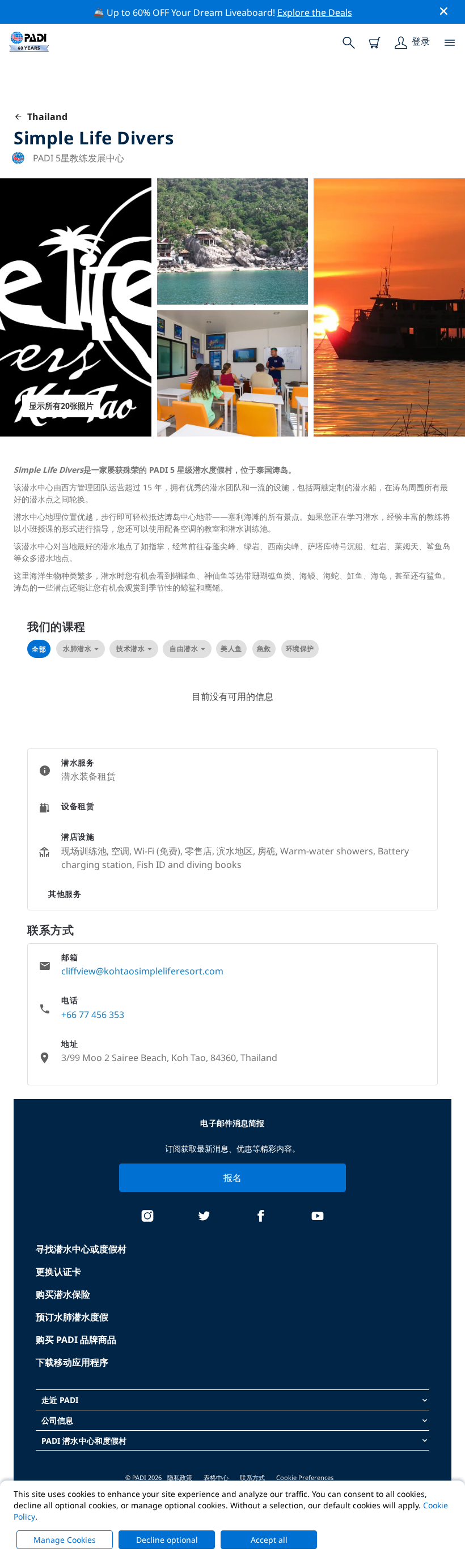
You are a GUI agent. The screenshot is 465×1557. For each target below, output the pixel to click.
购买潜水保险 (63, 1294)
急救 (264, 648)
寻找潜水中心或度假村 (81, 1249)
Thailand (45, 116)
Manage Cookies (64, 1539)
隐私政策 (179, 1477)
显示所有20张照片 (61, 405)
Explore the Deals (314, 12)
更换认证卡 (58, 1271)
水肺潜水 (77, 648)
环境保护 (300, 648)
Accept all (269, 1539)
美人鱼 (231, 648)
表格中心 (216, 1477)
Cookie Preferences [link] (304, 1477)
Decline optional (167, 1539)
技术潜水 (130, 648)
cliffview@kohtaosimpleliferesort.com (142, 971)
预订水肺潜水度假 (72, 1317)
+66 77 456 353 (92, 1014)
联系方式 (252, 1477)
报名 (232, 1177)
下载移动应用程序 (72, 1362)
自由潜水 (184, 648)
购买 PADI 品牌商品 (76, 1339)
